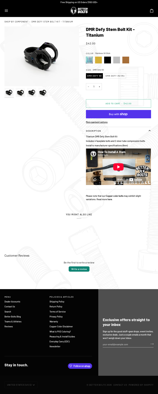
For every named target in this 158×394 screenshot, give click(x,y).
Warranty (54, 321)
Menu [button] (7, 296)
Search (7, 311)
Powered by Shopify (141, 384)
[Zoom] (41, 56)
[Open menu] (9, 10)
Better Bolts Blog (12, 316)
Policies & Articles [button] (62, 296)
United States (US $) (19, 384)
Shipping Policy (57, 301)
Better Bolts (97, 384)
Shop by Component (16, 21)
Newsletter (55, 346)
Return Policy (56, 306)
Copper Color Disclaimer (61, 326)
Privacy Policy (56, 316)
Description (93, 130)
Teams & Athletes (12, 321)
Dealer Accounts (12, 301)
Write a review (79, 268)
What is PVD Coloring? (60, 331)
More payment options (97, 122)
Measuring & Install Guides (62, 336)
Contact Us (9, 306)
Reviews (8, 326)
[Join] (151, 344)
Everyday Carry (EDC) (60, 341)
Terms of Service (58, 311)
